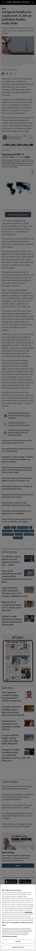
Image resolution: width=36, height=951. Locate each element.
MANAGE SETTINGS (18, 947)
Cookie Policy (28, 912)
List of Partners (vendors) (9, 936)
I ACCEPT (18, 941)
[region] (18, 917)
